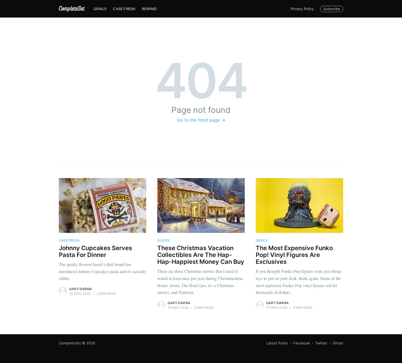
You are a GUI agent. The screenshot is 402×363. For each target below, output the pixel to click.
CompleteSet (70, 343)
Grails (100, 9)
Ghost (338, 343)
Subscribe (331, 9)
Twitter (321, 343)
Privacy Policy (302, 9)
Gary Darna (80, 289)
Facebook (301, 343)
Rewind (149, 9)
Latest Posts (277, 343)
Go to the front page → (201, 120)
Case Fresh (124, 9)
